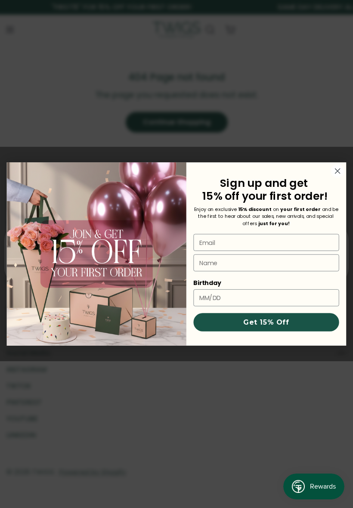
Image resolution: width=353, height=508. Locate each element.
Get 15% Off (266, 322)
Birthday (207, 283)
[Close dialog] (337, 171)
